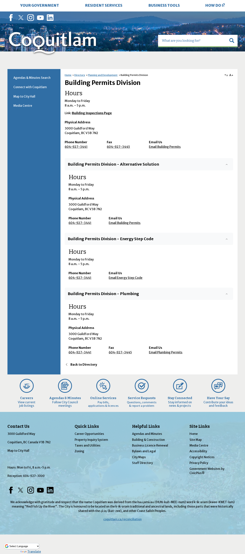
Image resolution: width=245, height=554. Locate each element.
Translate (34, 551)
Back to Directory (83, 364)
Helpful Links (146, 426)
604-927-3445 (118, 147)
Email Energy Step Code (125, 278)
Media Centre (22, 105)
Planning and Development (103, 75)
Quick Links (87, 426)
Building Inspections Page (92, 113)
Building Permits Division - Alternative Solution (113, 164)
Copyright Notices (202, 457)
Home (68, 75)
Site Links (199, 426)
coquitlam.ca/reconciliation (122, 519)
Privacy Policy (198, 463)
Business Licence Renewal (150, 445)
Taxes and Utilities (87, 445)
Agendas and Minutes (147, 434)
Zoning (79, 451)
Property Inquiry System (91, 440)
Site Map (195, 440)
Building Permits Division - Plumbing (103, 293)
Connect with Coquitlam (30, 87)
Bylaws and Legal (144, 451)
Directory (79, 75)
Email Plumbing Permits (165, 352)
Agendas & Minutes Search (32, 78)
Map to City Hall (24, 96)
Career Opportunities (89, 434)
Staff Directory (142, 463)
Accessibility (198, 451)
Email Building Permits (165, 147)
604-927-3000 (34, 476)
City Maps (139, 457)
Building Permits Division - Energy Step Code (111, 239)
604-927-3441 (76, 147)
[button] (231, 40)
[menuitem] (39, 5)
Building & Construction (148, 440)
